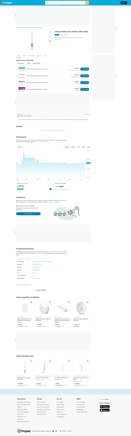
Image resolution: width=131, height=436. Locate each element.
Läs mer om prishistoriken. (43, 141)
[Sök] (87, 3)
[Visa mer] (17, 69)
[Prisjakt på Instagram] (56, 431)
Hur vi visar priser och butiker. (80, 119)
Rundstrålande (36, 270)
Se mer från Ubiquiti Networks (23, 284)
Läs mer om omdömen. (54, 202)
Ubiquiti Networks (37, 264)
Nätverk (32, 27)
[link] (25, 314)
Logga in (124, 2)
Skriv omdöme (63, 34)
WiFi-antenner (39, 27)
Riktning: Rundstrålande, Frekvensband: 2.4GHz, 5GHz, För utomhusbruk (69, 38)
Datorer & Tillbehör (24, 27)
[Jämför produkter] (50, 41)
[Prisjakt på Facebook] (53, 431)
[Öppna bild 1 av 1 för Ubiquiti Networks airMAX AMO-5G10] (32, 41)
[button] (50, 32)
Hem (17, 27)
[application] (53, 165)
